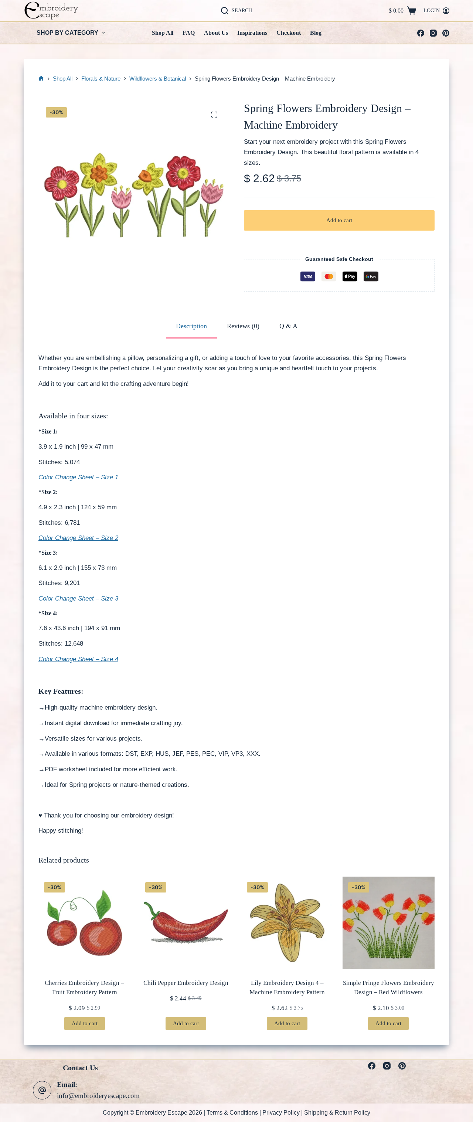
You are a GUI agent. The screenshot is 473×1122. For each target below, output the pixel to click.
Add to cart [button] (85, 1023)
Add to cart (339, 220)
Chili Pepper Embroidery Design (185, 982)
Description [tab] (191, 326)
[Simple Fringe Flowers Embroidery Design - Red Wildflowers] (389, 923)
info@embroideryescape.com (98, 1095)
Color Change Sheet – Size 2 (78, 537)
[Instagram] (433, 33)
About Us (216, 33)
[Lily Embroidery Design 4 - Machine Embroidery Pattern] (287, 923)
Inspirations (252, 33)
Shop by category (67, 33)
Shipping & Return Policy (337, 1112)
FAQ (189, 33)
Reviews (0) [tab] (243, 326)
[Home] (41, 79)
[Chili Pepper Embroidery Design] (186, 923)
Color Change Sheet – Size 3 (78, 598)
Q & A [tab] (288, 326)
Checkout (288, 33)
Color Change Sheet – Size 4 (78, 659)
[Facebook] (420, 33)
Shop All (162, 33)
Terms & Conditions (232, 1112)
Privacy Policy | (283, 1112)
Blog (315, 33)
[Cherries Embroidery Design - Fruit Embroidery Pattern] (84, 923)
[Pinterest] (445, 33)
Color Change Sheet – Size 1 (78, 477)
